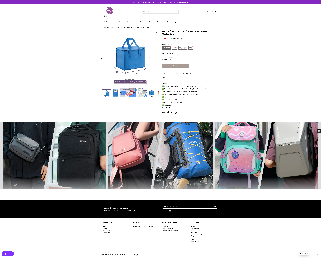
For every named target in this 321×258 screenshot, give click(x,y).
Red (190, 48)
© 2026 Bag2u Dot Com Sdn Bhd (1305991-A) (114, 255)
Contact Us (106, 228)
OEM (192, 239)
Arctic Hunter (194, 226)
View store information (169, 77)
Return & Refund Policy (168, 228)
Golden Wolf (194, 232)
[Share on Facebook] (168, 112)
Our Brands (120, 22)
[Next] (159, 58)
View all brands (195, 241)
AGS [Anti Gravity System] (198, 234)
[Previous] (102, 58)
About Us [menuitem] (152, 22)
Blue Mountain (195, 228)
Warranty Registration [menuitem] (174, 22)
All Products (108, 22)
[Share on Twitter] (171, 112)
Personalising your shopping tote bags (142, 226)
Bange (192, 236)
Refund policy (106, 232)
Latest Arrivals (111, 27)
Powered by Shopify (133, 255)
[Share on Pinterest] (176, 112)
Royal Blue (182, 48)
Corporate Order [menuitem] (132, 22)
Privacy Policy (165, 226)
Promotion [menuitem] (143, 22)
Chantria (193, 230)
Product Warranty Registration (170, 230)
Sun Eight (193, 237)
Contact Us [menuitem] (161, 22)
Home (104, 27)
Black (175, 48)
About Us (105, 226)
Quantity (165, 59)
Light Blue (166, 48)
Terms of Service (107, 230)
